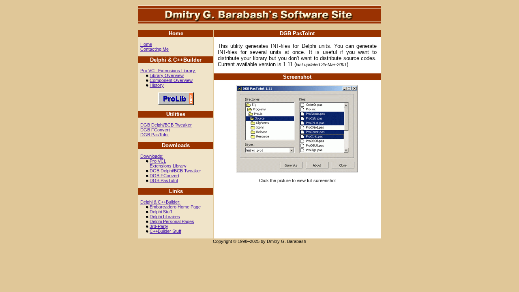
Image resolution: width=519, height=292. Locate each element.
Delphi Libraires (165, 216)
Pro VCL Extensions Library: (168, 70)
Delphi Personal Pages (172, 221)
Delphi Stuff (161, 211)
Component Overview (171, 80)
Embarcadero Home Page (175, 206)
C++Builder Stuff (165, 231)
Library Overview (167, 75)
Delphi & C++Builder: (160, 202)
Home (146, 44)
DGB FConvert (155, 129)
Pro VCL (158, 161)
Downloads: (151, 156)
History (157, 85)
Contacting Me (154, 49)
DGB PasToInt (154, 134)
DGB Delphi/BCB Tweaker (166, 124)
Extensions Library (168, 165)
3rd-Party (159, 226)
